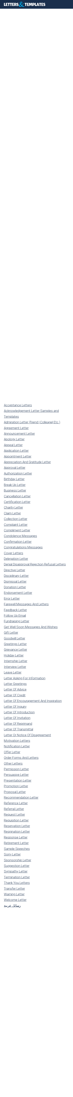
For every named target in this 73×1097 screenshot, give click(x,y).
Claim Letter (12, 513)
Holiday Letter (14, 655)
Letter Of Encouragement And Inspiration (33, 701)
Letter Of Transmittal (18, 729)
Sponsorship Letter (17, 860)
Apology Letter (14, 439)
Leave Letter (12, 672)
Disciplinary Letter (16, 576)
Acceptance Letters (18, 405)
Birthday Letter (14, 479)
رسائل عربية (12, 905)
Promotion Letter (16, 786)
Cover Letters (13, 553)
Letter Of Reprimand (18, 724)
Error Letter (12, 598)
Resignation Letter (17, 831)
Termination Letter (17, 877)
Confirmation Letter (18, 542)
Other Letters (13, 763)
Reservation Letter (17, 826)
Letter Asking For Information (24, 678)
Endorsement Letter (18, 593)
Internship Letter (15, 661)
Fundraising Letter (16, 621)
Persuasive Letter (16, 775)
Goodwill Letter (14, 638)
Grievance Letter (15, 649)
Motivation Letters (17, 741)
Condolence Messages (20, 536)
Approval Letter (14, 468)
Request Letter (14, 814)
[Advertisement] (36, 47)
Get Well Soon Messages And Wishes (31, 627)
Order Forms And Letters (21, 758)
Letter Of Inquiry (15, 707)
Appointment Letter (17, 456)
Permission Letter (16, 769)
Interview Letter (15, 667)
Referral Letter (14, 809)
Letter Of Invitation (17, 718)
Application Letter (16, 450)
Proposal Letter (15, 792)
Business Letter (15, 490)
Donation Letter (15, 587)
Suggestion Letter (16, 866)
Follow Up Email (15, 615)
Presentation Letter (17, 780)
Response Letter (15, 837)
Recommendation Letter (21, 797)
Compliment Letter (17, 530)
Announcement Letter (19, 433)
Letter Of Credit (15, 695)
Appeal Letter (13, 445)
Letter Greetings (15, 684)
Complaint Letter (15, 525)
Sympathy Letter (15, 871)
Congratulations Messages (23, 547)
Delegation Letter (16, 559)
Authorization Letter (18, 473)
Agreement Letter (16, 428)
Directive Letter (14, 570)
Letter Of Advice (15, 689)
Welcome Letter (15, 900)
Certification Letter (17, 502)
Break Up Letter (15, 485)
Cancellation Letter (17, 496)
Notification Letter (17, 746)
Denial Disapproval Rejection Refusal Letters (35, 564)
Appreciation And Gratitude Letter (27, 462)
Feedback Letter (15, 610)
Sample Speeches (17, 849)
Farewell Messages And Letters (26, 604)
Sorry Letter (12, 854)
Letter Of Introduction (19, 712)
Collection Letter (15, 519)
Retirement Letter (16, 843)
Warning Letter (14, 894)
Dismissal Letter (15, 581)
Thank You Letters (17, 883)
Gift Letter (11, 632)
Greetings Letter (15, 644)
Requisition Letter (16, 820)
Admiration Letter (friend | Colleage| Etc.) (32, 422)
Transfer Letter (14, 888)
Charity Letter (13, 507)
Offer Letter (12, 752)
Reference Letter (16, 803)
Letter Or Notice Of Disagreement (27, 735)
